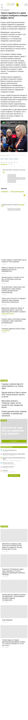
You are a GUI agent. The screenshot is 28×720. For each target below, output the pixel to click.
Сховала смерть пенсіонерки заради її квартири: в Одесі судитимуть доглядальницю (14, 321)
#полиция (11, 159)
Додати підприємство (14, 475)
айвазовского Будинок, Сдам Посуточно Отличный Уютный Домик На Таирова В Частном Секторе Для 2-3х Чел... (12, 546)
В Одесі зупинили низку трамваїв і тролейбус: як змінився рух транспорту (14, 413)
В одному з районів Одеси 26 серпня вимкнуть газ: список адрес (12, 386)
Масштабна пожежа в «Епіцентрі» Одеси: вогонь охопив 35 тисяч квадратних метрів (12, 404)
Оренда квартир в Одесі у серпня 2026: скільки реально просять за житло (14, 394)
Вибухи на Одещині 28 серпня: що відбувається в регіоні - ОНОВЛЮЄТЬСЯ (13, 269)
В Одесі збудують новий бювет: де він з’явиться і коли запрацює (14, 261)
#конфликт (16, 159)
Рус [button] (26, 4)
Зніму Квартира (7, 620)
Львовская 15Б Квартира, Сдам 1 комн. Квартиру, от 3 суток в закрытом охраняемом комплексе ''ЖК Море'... (13, 572)
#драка (6, 159)
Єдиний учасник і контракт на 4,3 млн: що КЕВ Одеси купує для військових (13, 279)
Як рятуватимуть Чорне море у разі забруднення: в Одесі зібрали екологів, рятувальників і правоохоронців (13, 289)
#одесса (2, 159)
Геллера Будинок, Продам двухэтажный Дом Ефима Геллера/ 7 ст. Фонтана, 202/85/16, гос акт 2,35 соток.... (13, 642)
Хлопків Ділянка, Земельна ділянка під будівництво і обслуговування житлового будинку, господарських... (14, 597)
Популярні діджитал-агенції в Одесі (13, 329)
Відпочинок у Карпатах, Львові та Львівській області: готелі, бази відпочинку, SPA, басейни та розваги (14, 310)
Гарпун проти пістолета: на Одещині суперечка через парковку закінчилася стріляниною (14, 300)
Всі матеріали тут (14, 441)
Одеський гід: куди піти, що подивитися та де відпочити (13, 430)
